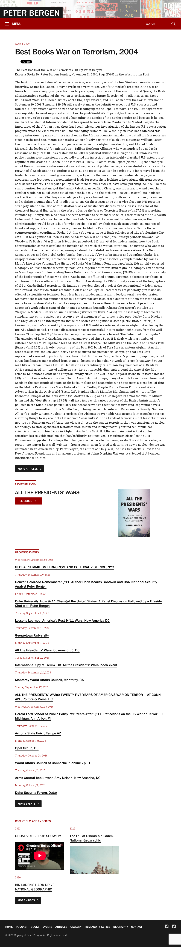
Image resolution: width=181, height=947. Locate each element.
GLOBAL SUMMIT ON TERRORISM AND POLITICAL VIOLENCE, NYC (64, 567)
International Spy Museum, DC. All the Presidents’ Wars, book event (66, 665)
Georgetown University (32, 635)
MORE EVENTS (27, 803)
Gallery (76, 926)
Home (9, 926)
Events (47, 926)
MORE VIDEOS (27, 900)
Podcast (22, 926)
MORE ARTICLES (28, 468)
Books (35, 926)
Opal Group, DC (27, 748)
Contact (136, 926)
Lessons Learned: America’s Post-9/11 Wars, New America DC (62, 620)
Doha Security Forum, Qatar (36, 792)
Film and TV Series (97, 926)
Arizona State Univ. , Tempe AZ (38, 733)
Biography (120, 926)
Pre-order (25, 500)
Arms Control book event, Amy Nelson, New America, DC (57, 778)
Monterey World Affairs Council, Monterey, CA (49, 680)
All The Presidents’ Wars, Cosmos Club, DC (47, 650)
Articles (61, 926)
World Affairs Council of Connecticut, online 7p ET (52, 763)
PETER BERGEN (31, 12)
